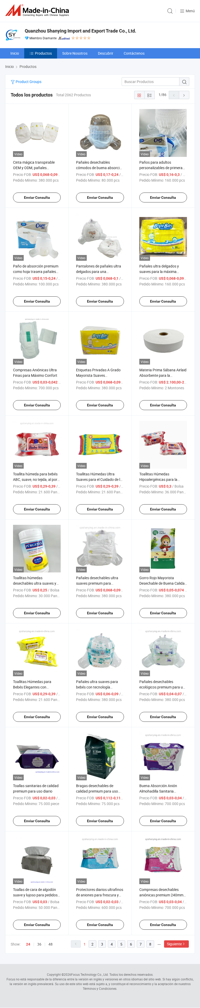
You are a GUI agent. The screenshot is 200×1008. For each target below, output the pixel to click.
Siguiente (174, 943)
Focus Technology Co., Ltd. (90, 974)
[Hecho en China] (38, 10)
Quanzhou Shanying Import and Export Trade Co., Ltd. (80, 31)
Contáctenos (134, 53)
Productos (43, 53)
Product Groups (28, 81)
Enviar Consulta (37, 197)
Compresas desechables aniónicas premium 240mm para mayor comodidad (161, 895)
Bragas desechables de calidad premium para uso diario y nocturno (97, 791)
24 (28, 944)
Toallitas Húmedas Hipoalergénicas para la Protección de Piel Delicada (161, 479)
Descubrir (105, 53)
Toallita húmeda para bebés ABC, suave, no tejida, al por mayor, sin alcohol (35, 479)
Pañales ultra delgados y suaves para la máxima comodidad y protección (159, 271)
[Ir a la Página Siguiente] (184, 95)
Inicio (14, 53)
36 (39, 944)
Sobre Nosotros (75, 53)
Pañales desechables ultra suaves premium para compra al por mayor (97, 583)
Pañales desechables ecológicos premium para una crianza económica (163, 687)
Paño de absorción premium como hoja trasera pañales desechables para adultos (35, 271)
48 (50, 944)
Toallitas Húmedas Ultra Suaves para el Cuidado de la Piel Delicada (99, 479)
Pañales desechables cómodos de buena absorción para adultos (100, 168)
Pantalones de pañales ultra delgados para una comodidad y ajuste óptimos (99, 271)
